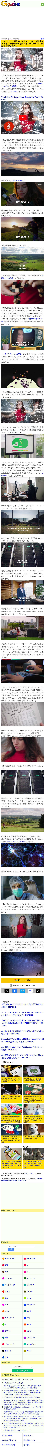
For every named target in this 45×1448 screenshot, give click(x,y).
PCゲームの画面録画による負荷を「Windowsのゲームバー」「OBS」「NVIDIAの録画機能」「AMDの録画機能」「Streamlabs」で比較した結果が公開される (22, 1392)
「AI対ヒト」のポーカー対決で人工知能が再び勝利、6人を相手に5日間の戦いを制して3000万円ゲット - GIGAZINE (22, 1023)
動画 (42, 39)
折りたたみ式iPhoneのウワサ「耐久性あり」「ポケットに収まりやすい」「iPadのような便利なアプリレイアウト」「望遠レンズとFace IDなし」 (24, 1425)
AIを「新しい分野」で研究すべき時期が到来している (33, 1137)
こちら (30, 1379)
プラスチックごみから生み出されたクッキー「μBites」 (22, 1397)
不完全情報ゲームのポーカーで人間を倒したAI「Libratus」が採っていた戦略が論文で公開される (10, 1139)
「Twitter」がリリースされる (13, 1383)
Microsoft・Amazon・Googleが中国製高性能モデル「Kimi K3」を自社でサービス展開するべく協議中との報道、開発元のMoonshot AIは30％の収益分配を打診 (24, 1402)
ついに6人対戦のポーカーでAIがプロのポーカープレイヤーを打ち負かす (11, 1080)
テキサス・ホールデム (13, 354)
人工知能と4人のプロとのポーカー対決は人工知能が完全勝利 (34, 1079)
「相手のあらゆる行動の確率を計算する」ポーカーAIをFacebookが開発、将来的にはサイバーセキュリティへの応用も (11, 1119)
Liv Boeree (14, 92)
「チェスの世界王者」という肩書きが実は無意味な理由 (10, 1097)
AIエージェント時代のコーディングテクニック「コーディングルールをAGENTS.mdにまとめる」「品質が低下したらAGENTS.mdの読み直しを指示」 (23, 1418)
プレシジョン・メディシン (16, 842)
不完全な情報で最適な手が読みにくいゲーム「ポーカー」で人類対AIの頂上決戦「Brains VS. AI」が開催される (33, 1099)
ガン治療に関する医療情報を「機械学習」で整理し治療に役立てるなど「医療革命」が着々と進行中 (33, 1119)
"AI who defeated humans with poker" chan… (21, 1179)
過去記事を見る (22, 1371)
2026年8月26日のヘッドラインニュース (17, 1430)
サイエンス (33, 1173)
